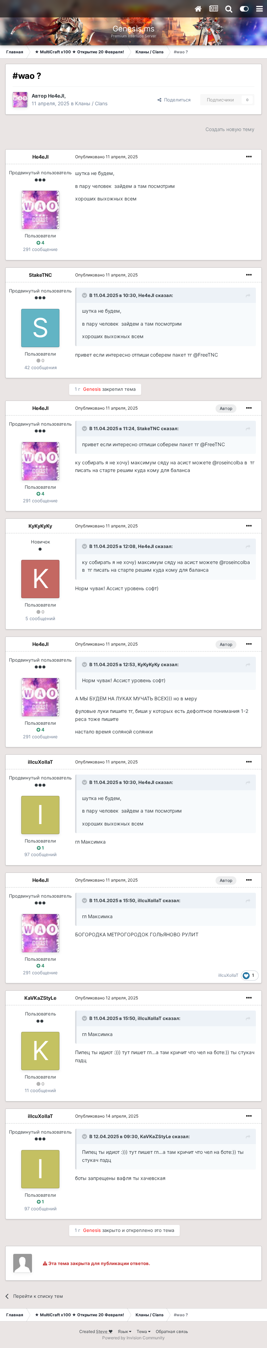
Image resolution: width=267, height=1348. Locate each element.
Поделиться (176, 99)
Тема (142, 1331)
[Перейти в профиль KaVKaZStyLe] (40, 1051)
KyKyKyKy (40, 526)
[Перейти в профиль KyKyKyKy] (40, 579)
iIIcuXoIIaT (40, 762)
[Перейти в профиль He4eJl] (20, 99)
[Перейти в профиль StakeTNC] (40, 328)
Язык (123, 1331)
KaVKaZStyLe (40, 998)
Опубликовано (106, 156)
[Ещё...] (249, 157)
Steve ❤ (104, 1331)
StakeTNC (40, 275)
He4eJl (56, 96)
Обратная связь (172, 1331)
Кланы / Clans (91, 103)
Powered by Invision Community (133, 1337)
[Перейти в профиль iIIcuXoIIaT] (40, 815)
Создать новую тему (229, 129)
